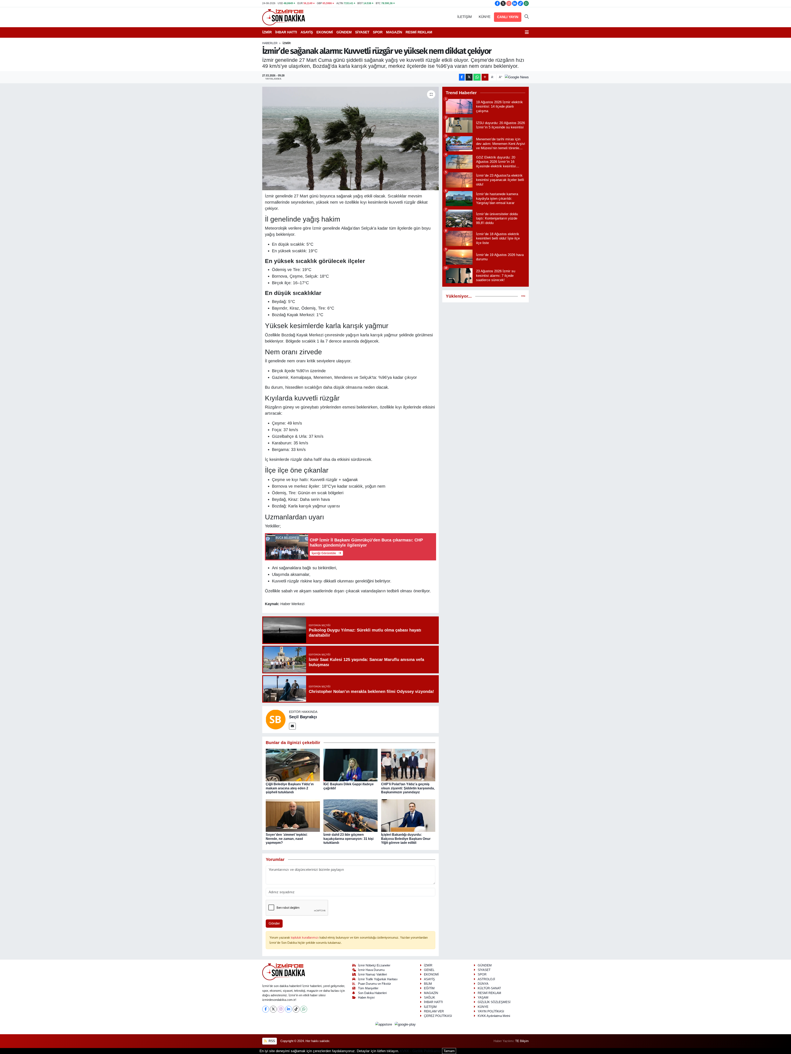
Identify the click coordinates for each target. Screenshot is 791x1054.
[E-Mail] (292, 726)
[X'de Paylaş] (469, 77)
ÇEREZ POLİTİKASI (438, 1016)
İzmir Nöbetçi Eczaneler (374, 965)
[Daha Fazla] (485, 77)
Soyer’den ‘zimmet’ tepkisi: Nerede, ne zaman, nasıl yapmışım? (287, 838)
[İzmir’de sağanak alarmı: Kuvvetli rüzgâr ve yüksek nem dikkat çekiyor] (350, 138)
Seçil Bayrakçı (303, 717)
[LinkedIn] (288, 1009)
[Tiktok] (296, 1009)
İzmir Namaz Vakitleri (372, 974)
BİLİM (428, 983)
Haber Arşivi (366, 997)
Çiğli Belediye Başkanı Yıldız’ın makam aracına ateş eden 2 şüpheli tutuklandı (290, 788)
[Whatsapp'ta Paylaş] (477, 77)
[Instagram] (280, 1009)
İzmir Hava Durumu (371, 970)
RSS (271, 1041)
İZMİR (267, 32)
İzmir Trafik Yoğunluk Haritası (378, 979)
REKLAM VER (434, 1011)
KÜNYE (484, 17)
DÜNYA (483, 983)
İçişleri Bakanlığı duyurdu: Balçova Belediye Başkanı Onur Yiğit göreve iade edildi (406, 838)
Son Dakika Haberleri (372, 993)
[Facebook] (265, 1009)
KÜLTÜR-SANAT (489, 988)
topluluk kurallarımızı (305, 937)
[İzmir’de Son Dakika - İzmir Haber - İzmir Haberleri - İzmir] (283, 16)
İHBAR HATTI (286, 32)
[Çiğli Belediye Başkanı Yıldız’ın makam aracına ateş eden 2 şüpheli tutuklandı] (293, 765)
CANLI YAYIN (507, 17)
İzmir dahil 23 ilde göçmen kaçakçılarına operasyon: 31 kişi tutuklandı (348, 838)
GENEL (429, 970)
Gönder (274, 923)
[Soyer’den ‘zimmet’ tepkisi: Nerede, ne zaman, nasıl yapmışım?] (293, 815)
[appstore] (384, 1024)
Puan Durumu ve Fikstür (374, 983)
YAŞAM (483, 997)
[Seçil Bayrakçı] (276, 719)
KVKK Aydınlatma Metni (494, 1016)
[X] (273, 1009)
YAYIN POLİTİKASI (491, 1011)
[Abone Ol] (517, 77)
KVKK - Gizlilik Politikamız (420, 1051)
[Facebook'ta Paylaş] (462, 77)
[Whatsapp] (303, 1009)
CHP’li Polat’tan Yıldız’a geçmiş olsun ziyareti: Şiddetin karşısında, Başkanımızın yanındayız (408, 788)
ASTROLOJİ (486, 979)
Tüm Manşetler (368, 988)
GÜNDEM (344, 32)
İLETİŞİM (464, 17)
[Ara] (526, 17)
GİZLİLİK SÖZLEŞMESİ (494, 1002)
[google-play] (405, 1024)
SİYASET (362, 32)
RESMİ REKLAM (419, 32)
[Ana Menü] (527, 32)
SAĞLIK (429, 997)
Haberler (269, 43)
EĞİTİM (429, 988)
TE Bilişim (522, 1041)
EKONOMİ (324, 32)
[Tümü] (523, 296)
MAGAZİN (394, 32)
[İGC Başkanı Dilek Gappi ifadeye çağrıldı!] (350, 765)
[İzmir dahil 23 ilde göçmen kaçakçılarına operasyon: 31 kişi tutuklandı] (350, 815)
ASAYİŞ (307, 32)
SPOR (378, 32)
